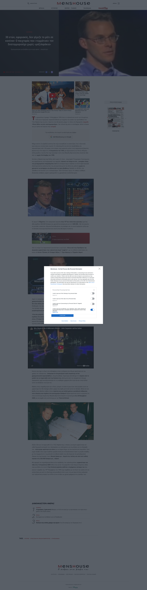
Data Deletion (65, 321)
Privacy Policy (82, 321)
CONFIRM (62, 315)
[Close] (100, 269)
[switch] (92, 293)
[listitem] (73, 290)
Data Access (73, 321)
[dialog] (73, 295)
